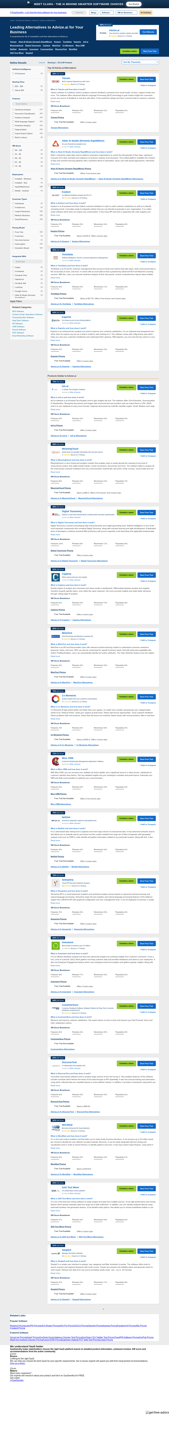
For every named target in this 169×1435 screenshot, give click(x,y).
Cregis (44, 1405)
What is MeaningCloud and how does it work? (71, 460)
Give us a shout (18, 1363)
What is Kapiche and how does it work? (68, 328)
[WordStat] (56, 1128)
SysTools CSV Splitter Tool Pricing (98, 1337)
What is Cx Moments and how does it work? (70, 707)
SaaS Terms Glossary (19, 1409)
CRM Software (18, 327)
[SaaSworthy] (38, 12)
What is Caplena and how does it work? (68, 585)
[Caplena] (56, 577)
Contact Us (14, 1412)
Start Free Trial (149, 51)
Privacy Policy (35, 1393)
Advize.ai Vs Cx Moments (62, 745)
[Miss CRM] (56, 761)
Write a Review (75, 147)
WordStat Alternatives (83, 1174)
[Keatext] (56, 195)
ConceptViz (46, 1414)
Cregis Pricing (106, 1340)
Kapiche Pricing (58, 356)
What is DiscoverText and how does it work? (71, 1073)
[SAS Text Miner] (56, 1191)
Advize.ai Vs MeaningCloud (63, 498)
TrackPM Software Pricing (127, 1337)
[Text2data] (56, 258)
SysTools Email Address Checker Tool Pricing (60, 1337)
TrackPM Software (49, 1393)
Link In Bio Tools (76, 1405)
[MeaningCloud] (56, 452)
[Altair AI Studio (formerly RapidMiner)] (56, 144)
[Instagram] (148, 1395)
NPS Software (18, 311)
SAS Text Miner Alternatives (91, 1237)
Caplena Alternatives (81, 620)
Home (12, 20)
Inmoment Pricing (59, 982)
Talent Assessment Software (81, 1409)
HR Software (17, 323)
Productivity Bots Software (23, 317)
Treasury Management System (82, 1412)
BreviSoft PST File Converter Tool (55, 1407)
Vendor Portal (15, 1400)
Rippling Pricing (17, 1326)
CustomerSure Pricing (60, 1039)
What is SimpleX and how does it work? (68, 1261)
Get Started (134, 4)
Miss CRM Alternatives (61, 804)
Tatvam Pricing (57, 117)
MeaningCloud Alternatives (90, 498)
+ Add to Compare (148, 85)
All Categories (16, 1395)
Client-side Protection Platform (82, 1402)
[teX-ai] (56, 390)
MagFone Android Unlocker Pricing (26, 1340)
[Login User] (155, 13)
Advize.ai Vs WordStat (61, 1174)
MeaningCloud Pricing (61, 488)
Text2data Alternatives (84, 304)
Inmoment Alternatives (84, 992)
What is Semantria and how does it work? (69, 891)
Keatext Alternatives (81, 241)
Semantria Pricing (59, 919)
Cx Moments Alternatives (87, 745)
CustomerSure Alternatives (63, 1049)
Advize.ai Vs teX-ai (59, 436)
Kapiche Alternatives (81, 366)
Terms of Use (35, 1395)
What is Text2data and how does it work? (69, 266)
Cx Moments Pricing (60, 735)
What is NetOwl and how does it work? (68, 828)
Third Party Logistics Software (81, 1395)
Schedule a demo (130, 51)
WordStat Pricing (58, 1164)
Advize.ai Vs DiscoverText (62, 1112)
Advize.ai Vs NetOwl (60, 867)
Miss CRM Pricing (59, 794)
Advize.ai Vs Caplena (60, 620)
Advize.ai (35, 20)
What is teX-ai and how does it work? (67, 397)
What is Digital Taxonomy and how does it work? (73, 522)
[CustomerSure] (56, 1008)
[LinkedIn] (146, 1395)
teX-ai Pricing (57, 425)
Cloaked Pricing (17, 1328)
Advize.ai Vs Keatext (60, 241)
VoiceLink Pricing (18, 1337)
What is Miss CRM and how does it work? (69, 769)
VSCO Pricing (81, 1326)
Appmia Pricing (110, 1326)
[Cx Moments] (56, 699)
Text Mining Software (23, 20)
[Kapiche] (56, 320)
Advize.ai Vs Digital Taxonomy (64, 561)
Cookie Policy (35, 1397)
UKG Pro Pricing (67, 1326)
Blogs (93, 13)
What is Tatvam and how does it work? (68, 89)
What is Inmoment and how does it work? (69, 953)
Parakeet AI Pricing (126, 1326)
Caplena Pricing (58, 610)
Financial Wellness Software (81, 1414)
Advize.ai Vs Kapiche (60, 366)
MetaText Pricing (58, 672)
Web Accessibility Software (80, 1407)
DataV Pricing (32, 1337)
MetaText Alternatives (83, 682)
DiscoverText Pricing (60, 1101)
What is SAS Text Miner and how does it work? (72, 1198)
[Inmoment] (56, 946)
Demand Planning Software (80, 1393)
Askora (44, 1412)
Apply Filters (16, 301)
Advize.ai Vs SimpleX (60, 1299)
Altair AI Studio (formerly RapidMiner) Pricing (71, 169)
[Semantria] (56, 883)
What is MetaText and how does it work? (69, 644)
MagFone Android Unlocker (52, 1397)
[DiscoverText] (56, 1066)
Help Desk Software (20, 320)
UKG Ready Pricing (50, 1326)
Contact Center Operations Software (27, 314)
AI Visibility (146, 13)
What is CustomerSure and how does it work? (71, 1017)
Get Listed (15, 1378)
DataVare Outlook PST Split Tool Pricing (81, 1340)
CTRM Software (76, 1397)
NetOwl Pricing (57, 856)
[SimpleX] (56, 1253)
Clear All (42, 63)
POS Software (18, 333)
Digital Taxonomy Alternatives (94, 561)
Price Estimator (16, 1397)
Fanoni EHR (46, 1400)
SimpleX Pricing (58, 1289)
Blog (12, 1405)
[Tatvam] (56, 82)
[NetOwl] (56, 821)
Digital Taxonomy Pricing (62, 551)
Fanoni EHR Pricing (52, 1340)
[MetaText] (56, 636)
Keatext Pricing (57, 231)
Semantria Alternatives (84, 929)
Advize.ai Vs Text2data (61, 304)
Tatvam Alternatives (59, 128)
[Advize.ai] (103, 33)
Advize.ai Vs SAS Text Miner (63, 1237)
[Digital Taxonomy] (56, 515)
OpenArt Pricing (95, 1326)
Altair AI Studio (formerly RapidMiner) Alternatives (120, 179)
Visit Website (148, 32)
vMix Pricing (141, 1326)
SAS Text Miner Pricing (61, 1227)
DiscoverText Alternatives (88, 1112)
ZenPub (44, 1395)
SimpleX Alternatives (81, 1299)
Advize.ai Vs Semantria (61, 929)
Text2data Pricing (58, 294)
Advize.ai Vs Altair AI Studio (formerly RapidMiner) (73, 179)
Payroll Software (19, 330)
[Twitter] (145, 1395)
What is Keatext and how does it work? (68, 203)
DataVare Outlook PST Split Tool (54, 1402)
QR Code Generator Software (81, 1400)
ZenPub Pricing (146, 1337)
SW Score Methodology (20, 1407)
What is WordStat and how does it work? (69, 1136)
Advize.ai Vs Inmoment (61, 992)
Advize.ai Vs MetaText (60, 682)
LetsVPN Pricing (33, 1326)
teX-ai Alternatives (78, 436)
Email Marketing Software (23, 336)
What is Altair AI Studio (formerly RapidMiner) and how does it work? (81, 152)
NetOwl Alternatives (80, 867)
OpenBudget (46, 1409)
